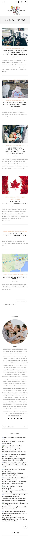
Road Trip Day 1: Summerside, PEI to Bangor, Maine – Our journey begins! (15, 150)
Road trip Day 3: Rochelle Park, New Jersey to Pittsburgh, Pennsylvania (15, 52)
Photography (22, 197)
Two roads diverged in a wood (15, 278)
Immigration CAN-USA (16, 48)
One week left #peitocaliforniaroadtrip (15, 234)
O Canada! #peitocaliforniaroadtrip (15, 202)
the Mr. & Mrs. (14, 199)
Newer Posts (10, 304)
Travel (23, 48)
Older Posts (20, 301)
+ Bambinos (7, 197)
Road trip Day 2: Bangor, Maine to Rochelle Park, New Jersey (15, 104)
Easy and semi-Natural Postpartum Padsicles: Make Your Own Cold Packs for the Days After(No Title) (14, 519)
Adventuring (8, 48)
